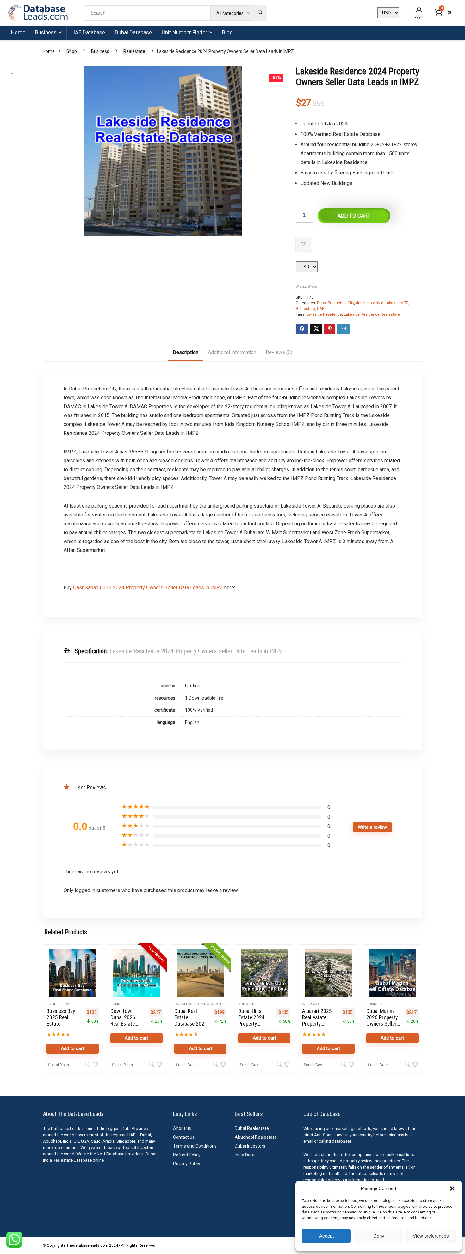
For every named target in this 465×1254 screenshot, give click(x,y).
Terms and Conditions (195, 1146)
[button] (452, 1188)
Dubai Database (133, 32)
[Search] (260, 13)
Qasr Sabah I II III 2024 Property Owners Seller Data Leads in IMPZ (147, 588)
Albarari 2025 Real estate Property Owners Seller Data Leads (317, 1024)
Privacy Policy (186, 1163)
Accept (326, 1235)
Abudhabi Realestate (256, 1137)
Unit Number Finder (184, 32)
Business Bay (58, 1004)
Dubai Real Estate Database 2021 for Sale (190, 1020)
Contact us (184, 1137)
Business (46, 32)
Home (18, 32)
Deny (378, 1235)
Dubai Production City (335, 303)
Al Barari (310, 1004)
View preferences (431, 1235)
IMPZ (404, 303)
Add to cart (354, 215)
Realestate (134, 51)
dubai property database (377, 303)
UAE (320, 309)
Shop (71, 51)
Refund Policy (187, 1154)
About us (182, 1128)
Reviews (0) (279, 352)
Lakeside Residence (324, 314)
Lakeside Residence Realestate (372, 314)
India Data (245, 1154)
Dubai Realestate (252, 1128)
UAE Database (88, 32)
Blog (227, 32)
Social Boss (306, 286)
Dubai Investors (250, 1146)
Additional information (232, 352)
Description (185, 352)
